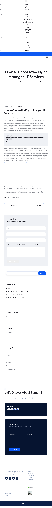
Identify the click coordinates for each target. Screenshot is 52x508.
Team (27, 26)
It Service (10, 362)
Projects (27, 30)
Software (10, 365)
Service (27, 12)
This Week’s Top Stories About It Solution (17, 297)
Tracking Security (28, 16)
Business (10, 355)
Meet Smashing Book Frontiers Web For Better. (18, 294)
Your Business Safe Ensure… (41, 489)
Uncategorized (11, 369)
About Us (27, 9)
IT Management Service (28, 21)
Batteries (10, 352)
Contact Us (26, 50)
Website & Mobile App (28, 22)
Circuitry (20, 106)
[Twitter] (14, 409)
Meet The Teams (31, 475)
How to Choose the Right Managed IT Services (18, 300)
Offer (6, 489)
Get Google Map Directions (13, 413)
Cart (28, 45)
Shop (27, 40)
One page (27, 7)
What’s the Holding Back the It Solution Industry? (18, 291)
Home (26, 4)
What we (7, 487)
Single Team (28, 29)
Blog (27, 49)
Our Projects (30, 477)
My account (27, 44)
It (8, 197)
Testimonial (27, 39)
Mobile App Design (28, 19)
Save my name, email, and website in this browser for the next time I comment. (25, 244)
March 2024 (10, 332)
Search (42, 273)
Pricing (27, 37)
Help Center (7, 495)
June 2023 (10, 336)
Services (27, 11)
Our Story (7, 491)
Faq (27, 35)
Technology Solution (28, 17)
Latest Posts (8, 493)
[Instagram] (11, 409)
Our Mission (30, 473)
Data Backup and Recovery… (40, 493)
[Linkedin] (17, 409)
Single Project (28, 34)
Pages (26, 24)
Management (15, 197)
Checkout (28, 47)
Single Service (27, 14)
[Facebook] (8, 409)
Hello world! (10, 288)
